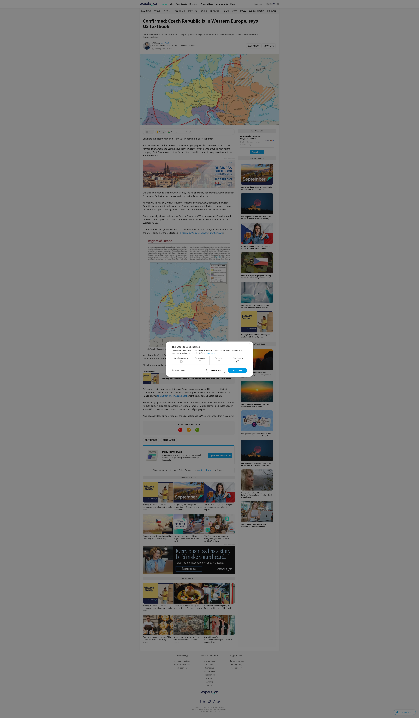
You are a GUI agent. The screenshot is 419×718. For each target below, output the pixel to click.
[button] (179, 370)
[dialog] (209, 358)
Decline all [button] (216, 370)
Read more (210, 353)
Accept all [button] (237, 370)
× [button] (249, 344)
